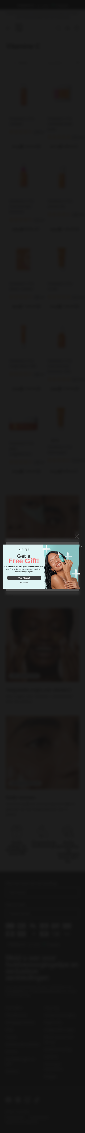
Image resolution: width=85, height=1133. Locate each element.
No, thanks (24, 582)
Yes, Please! (24, 577)
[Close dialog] (82, 546)
